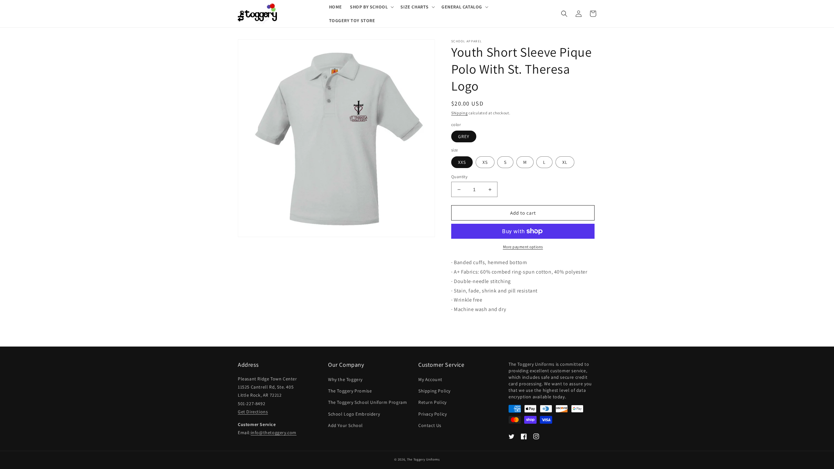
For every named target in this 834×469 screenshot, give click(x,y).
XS (485, 162)
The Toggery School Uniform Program (367, 402)
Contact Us (429, 425)
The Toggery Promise (350, 391)
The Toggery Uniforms (423, 459)
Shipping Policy (434, 391)
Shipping (459, 112)
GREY (463, 136)
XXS (462, 162)
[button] (371, 7)
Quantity (459, 176)
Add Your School (345, 425)
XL (565, 162)
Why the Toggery (345, 379)
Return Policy (432, 402)
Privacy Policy (432, 414)
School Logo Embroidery (354, 414)
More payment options (523, 246)
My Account (430, 379)
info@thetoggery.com (273, 432)
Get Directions (253, 412)
